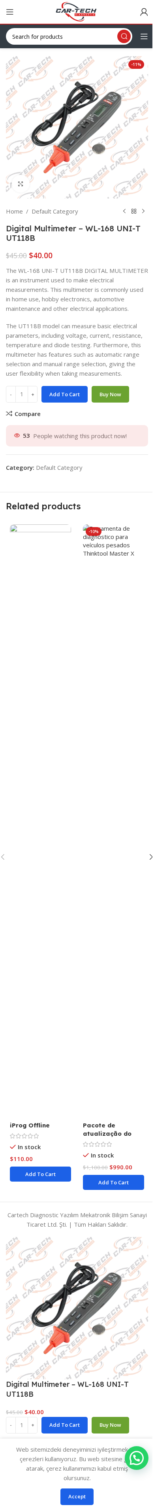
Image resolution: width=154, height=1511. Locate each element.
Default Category (55, 211)
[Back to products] (134, 211)
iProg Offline (30, 1125)
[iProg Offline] (40, 821)
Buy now (110, 394)
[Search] (124, 36)
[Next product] (143, 211)
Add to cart (64, 394)
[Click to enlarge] (21, 184)
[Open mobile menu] (10, 12)
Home (14, 211)
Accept (77, 1496)
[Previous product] (124, 211)
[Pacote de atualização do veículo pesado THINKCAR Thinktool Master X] (113, 821)
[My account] (144, 12)
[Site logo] (77, 11)
